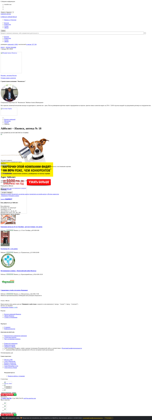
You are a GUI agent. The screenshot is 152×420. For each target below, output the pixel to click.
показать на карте (6, 194)
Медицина (7, 121)
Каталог (6, 23)
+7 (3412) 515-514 (6, 173)
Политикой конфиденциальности (72, 348)
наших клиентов (8, 78)
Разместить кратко (9, 345)
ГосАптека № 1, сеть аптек (9, 249)
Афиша (6, 27)
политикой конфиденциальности (93, 418)
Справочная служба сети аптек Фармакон (14, 290)
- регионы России (9, 75)
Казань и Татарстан (10, 363)
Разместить (7, 24)
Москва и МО (8, 359)
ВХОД (3, 47)
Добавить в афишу (9, 346)
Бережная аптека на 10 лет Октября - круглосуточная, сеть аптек (21, 227)
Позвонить (4, 195)
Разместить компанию (11, 343)
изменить (6, 14)
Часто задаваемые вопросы (12, 339)
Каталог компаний (9, 119)
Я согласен (108, 418)
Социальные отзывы (9, 307)
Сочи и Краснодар (9, 361)
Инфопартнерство (9, 329)
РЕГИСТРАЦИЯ (11, 47)
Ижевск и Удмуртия (10, 20)
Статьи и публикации (10, 317)
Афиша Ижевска (9, 315)
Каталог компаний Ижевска (12, 314)
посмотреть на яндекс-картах (20, 194)
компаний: (13, 44)
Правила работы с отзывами (16, 376)
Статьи (6, 26)
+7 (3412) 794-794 (6, 398)
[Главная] (4, 118)
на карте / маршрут (6, 192)
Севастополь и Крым (10, 367)
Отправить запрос (13, 195)
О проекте (7, 327)
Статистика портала (10, 337)
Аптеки (6, 122)
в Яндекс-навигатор (53, 194)
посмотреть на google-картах (38, 194)
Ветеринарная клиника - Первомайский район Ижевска (18, 271)
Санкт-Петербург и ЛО (11, 366)
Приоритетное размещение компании (15, 335)
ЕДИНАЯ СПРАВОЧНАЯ (9, 17)
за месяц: (31, 44)
